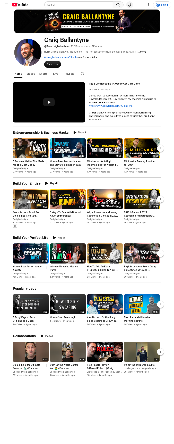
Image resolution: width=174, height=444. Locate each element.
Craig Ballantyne (20, 168)
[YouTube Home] (20, 5)
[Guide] (6, 5)
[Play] (49, 102)
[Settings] (148, 5)
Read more (95, 119)
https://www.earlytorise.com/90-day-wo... (111, 105)
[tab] (18, 74)
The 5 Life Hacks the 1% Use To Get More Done (114, 83)
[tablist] (87, 74)
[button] (95, 119)
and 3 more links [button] (87, 57)
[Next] (160, 148)
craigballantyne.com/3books (62, 57)
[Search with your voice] (129, 4)
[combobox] (79, 5)
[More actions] (47, 162)
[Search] (118, 4)
